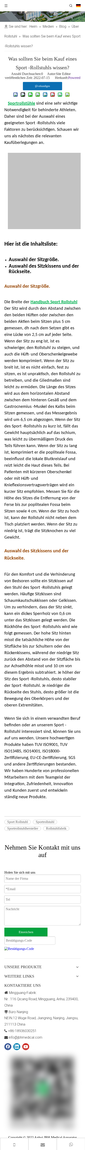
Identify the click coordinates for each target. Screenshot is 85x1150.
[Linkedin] (16, 1046)
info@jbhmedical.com (25, 1037)
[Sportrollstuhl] (46, 228)
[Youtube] (25, 1046)
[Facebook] (7, 1046)
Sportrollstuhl (45, 822)
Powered (74, 78)
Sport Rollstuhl (17, 822)
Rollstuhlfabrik (56, 828)
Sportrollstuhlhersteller (22, 828)
